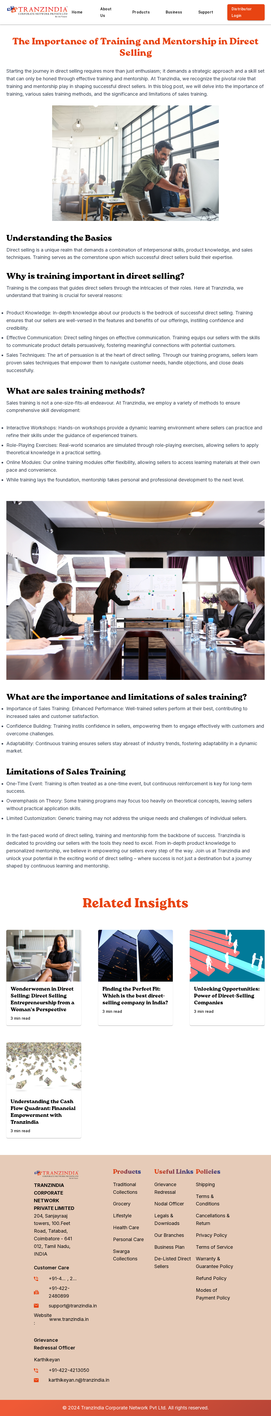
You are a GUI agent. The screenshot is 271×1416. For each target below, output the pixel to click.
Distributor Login (242, 12)
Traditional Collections (125, 1188)
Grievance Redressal (165, 1188)
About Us (105, 12)
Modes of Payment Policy (213, 1294)
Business (174, 12)
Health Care (126, 1227)
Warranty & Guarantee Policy (214, 1262)
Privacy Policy (211, 1235)
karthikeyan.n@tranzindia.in (79, 1380)
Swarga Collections (125, 1255)
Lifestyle (122, 1215)
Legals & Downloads (166, 1219)
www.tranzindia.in (69, 1319)
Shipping (205, 1184)
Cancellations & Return (213, 1219)
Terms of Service (214, 1247)
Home (77, 12)
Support (205, 12)
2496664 (74, 1278)
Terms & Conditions (207, 1200)
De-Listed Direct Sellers (172, 1262)
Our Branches (169, 1235)
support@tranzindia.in (73, 1305)
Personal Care (128, 1239)
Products (141, 12)
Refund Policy (211, 1278)
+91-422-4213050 (58, 1278)
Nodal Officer (169, 1203)
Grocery (121, 1203)
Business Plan (169, 1247)
